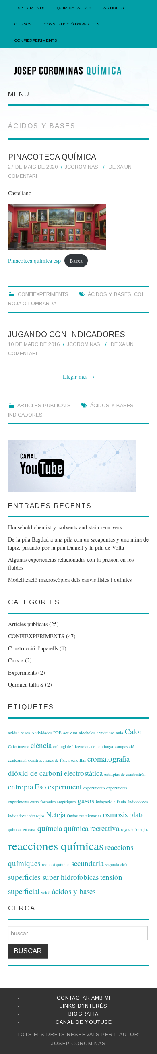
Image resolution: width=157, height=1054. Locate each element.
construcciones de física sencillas (57, 760)
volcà (45, 892)
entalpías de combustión (124, 774)
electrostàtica (83, 773)
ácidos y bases (109, 294)
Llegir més (79, 376)
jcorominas (81, 167)
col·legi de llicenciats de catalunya (83, 746)
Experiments (29, 8)
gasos (85, 800)
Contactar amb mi (84, 998)
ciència (41, 745)
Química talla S (25, 684)
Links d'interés (83, 1006)
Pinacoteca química (52, 156)
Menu (18, 94)
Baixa (76, 261)
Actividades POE (46, 732)
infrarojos (35, 816)
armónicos (105, 732)
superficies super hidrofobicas (53, 877)
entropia (20, 786)
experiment (65, 786)
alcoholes (87, 732)
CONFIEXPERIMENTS (35, 40)
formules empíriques (58, 801)
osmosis (115, 814)
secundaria (87, 863)
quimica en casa (22, 829)
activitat (70, 732)
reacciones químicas (55, 845)
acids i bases (19, 732)
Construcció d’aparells (71, 24)
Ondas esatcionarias (84, 816)
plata (136, 814)
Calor (133, 731)
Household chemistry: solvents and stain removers (65, 527)
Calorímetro (18, 746)
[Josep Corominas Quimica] (78, 69)
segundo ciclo (116, 864)
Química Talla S (74, 8)
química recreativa (91, 828)
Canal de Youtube (84, 1022)
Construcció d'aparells (33, 648)
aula (119, 732)
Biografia (83, 1014)
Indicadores (25, 415)
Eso (40, 786)
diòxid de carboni (35, 773)
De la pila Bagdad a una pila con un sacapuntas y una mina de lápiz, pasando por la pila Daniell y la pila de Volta (78, 543)
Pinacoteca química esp (34, 261)
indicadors (17, 816)
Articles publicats (44, 405)
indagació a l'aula (111, 801)
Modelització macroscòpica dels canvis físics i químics (70, 579)
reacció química (56, 864)
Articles (113, 8)
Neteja (55, 814)
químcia (49, 828)
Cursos (22, 24)
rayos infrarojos (134, 829)
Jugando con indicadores (66, 334)
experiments (116, 788)
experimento (94, 788)
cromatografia (108, 759)
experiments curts (23, 801)
